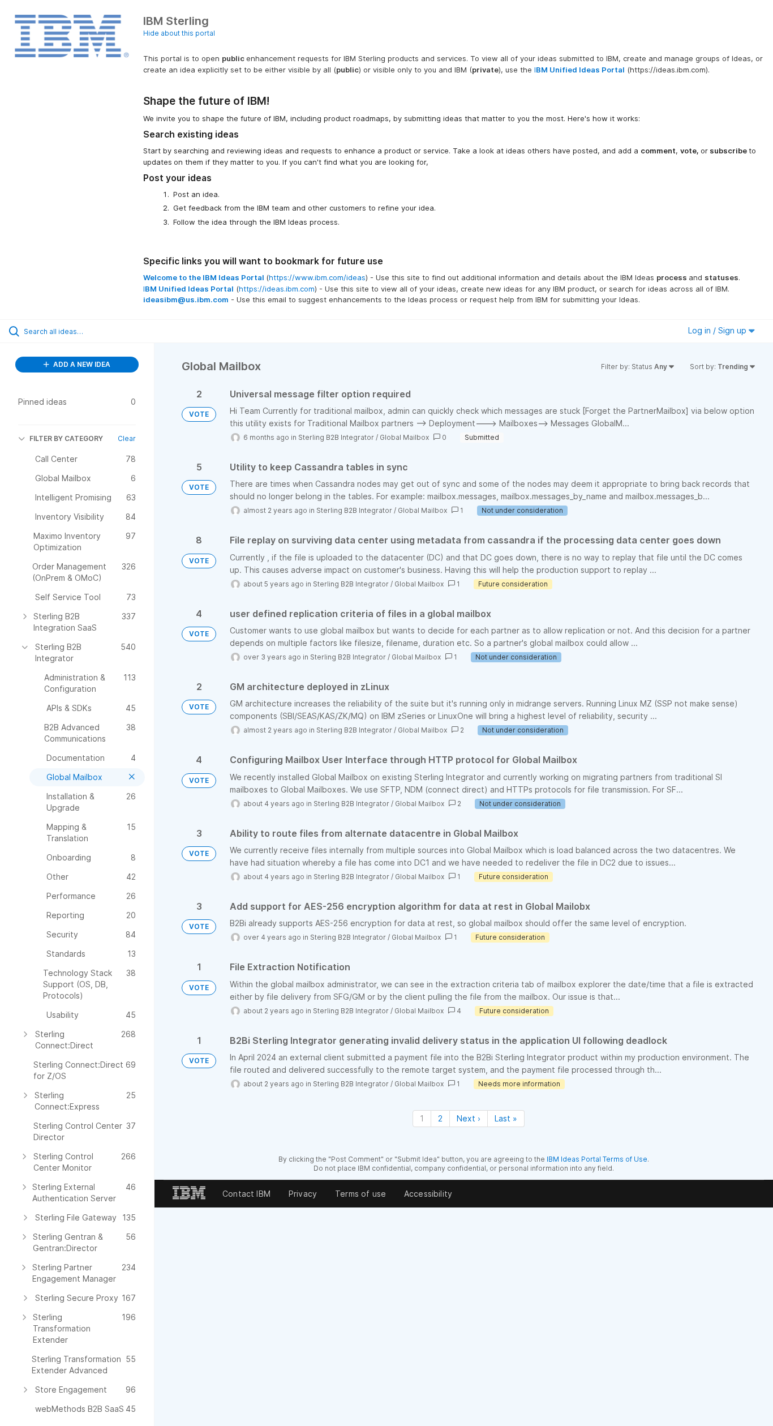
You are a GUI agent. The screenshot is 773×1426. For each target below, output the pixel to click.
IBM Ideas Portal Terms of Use (597, 1159)
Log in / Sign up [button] (718, 330)
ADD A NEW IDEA (80, 364)
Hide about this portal (179, 33)
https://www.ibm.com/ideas (317, 277)
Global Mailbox (404, 437)
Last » (506, 1118)
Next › (468, 1118)
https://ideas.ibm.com (277, 288)
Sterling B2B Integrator (336, 437)
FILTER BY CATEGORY (66, 438)
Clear (127, 438)
